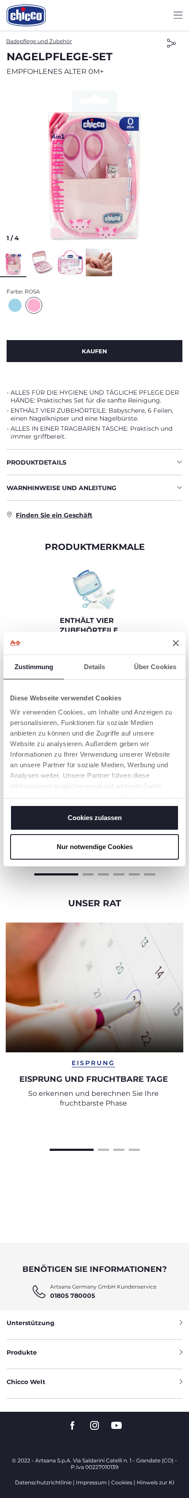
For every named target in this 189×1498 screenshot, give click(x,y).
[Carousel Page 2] (88, 873)
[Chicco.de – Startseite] (26, 15)
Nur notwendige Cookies (95, 846)
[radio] (15, 305)
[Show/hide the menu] (178, 16)
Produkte (22, 1352)
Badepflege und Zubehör (39, 41)
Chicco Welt (26, 1382)
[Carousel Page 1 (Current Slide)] (56, 873)
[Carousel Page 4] (118, 873)
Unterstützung (31, 1323)
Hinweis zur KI (155, 1482)
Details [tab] (94, 666)
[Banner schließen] (176, 643)
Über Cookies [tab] (155, 666)
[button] (94, 165)
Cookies (121, 1482)
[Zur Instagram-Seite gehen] (94, 1425)
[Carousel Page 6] (149, 873)
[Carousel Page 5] (134, 873)
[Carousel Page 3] (103, 873)
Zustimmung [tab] (34, 666)
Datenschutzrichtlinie (43, 1482)
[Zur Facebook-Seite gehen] (72, 1425)
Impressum (91, 1482)
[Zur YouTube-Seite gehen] (116, 1425)
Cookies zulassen (95, 817)
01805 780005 (72, 1296)
